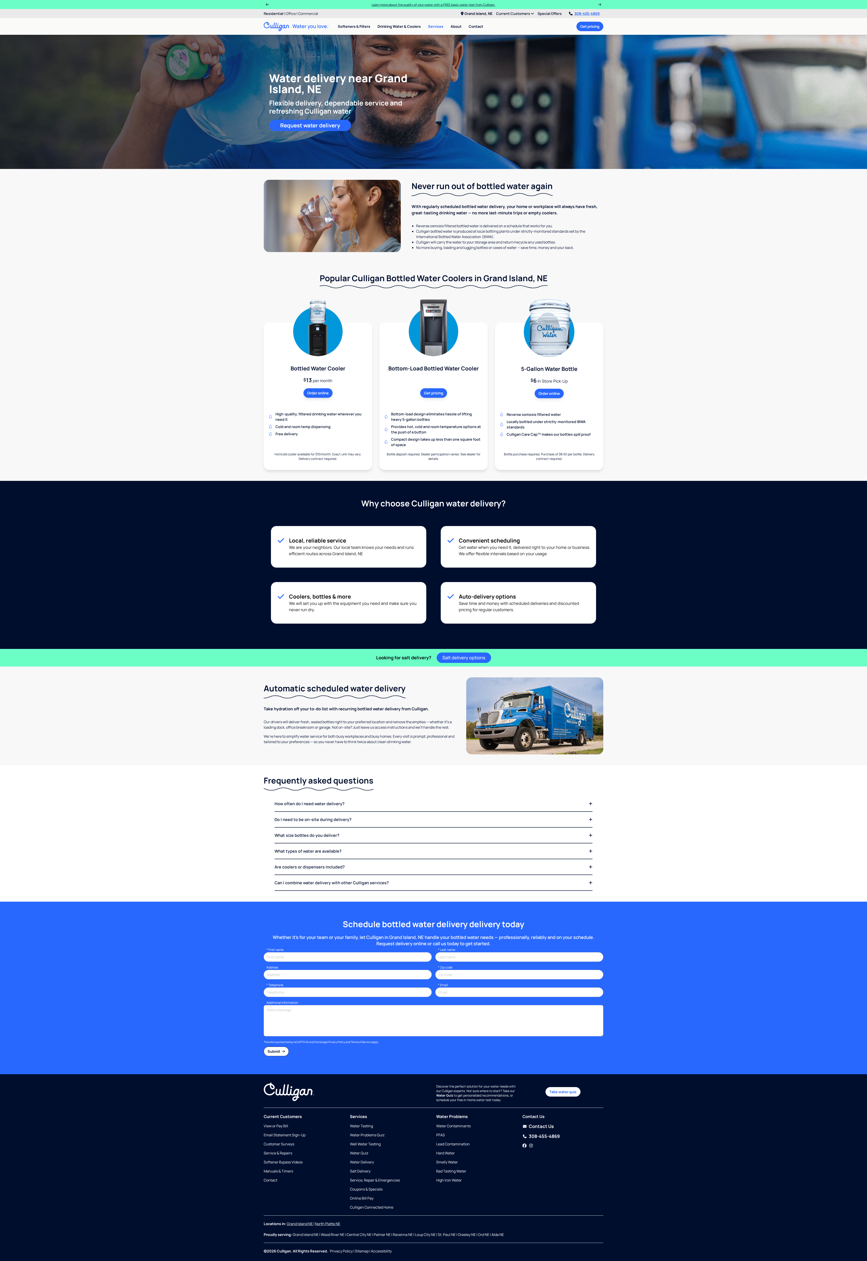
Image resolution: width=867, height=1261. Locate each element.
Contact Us (541, 1126)
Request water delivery (310, 125)
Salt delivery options (463, 658)
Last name (446, 950)
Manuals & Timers (278, 1171)
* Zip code (445, 967)
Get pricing (589, 26)
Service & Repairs (278, 1153)
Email (443, 985)
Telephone (274, 985)
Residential (273, 13)
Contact (476, 26)
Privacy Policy (336, 1042)
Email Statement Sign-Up (284, 1134)
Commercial (308, 13)
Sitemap (362, 1251)
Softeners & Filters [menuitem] (354, 26)
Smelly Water (447, 1162)
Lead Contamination (453, 1144)
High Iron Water (449, 1180)
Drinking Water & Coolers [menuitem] (399, 26)
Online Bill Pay (361, 1198)
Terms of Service (361, 1042)
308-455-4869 (587, 13)
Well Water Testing (365, 1144)
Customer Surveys (279, 1144)
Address (272, 967)
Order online (318, 393)
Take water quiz (563, 1091)
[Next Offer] (599, 4)
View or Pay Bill (276, 1125)
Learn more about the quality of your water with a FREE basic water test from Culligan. (433, 4)
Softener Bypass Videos (283, 1162)
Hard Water (445, 1153)
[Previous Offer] (267, 4)
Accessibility (381, 1251)
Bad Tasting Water (451, 1171)
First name (275, 950)
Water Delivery (362, 1162)
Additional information (282, 1002)
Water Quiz (359, 1153)
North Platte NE (327, 1223)
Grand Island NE (300, 1223)
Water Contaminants (453, 1125)
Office (291, 13)
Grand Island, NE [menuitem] (478, 13)
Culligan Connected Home (371, 1207)
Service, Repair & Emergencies (375, 1180)
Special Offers (550, 13)
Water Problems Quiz (367, 1134)
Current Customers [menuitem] (513, 13)
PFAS (440, 1134)
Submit (274, 1051)
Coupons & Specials (366, 1189)
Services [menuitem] (435, 26)
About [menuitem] (456, 26)
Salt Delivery (360, 1171)
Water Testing (361, 1125)
